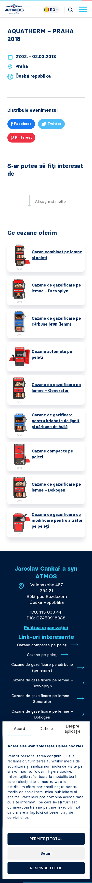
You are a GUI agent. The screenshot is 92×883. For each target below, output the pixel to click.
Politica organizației (46, 627)
